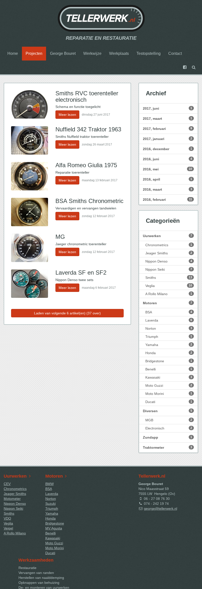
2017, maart (167, 119)
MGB (168, 420)
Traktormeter (167, 447)
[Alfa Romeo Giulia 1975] (29, 176)
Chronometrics (168, 245)
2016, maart (167, 189)
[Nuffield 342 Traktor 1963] (29, 140)
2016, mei (167, 169)
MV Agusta (53, 528)
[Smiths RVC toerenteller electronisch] (29, 104)
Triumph (168, 337)
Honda (168, 353)
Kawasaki (168, 377)
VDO (7, 518)
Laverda (168, 320)
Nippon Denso (168, 261)
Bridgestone (168, 361)
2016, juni (167, 159)
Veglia (168, 286)
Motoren (167, 303)
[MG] (29, 248)
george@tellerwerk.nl (160, 508)
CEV (7, 484)
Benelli (168, 369)
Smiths (168, 278)
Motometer (12, 499)
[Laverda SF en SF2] (29, 283)
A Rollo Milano (168, 294)
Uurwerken (167, 236)
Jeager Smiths (168, 253)
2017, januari (167, 139)
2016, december (167, 149)
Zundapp (167, 437)
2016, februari (167, 200)
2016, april (167, 179)
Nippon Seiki (168, 269)
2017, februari (167, 129)
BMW (49, 484)
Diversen (167, 411)
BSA (168, 312)
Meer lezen (67, 115)
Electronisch (168, 428)
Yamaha (168, 345)
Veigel (8, 528)
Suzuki (50, 504)
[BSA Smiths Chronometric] (29, 212)
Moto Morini (168, 394)
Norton (168, 328)
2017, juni (167, 108)
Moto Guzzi (168, 385)
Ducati (168, 402)
